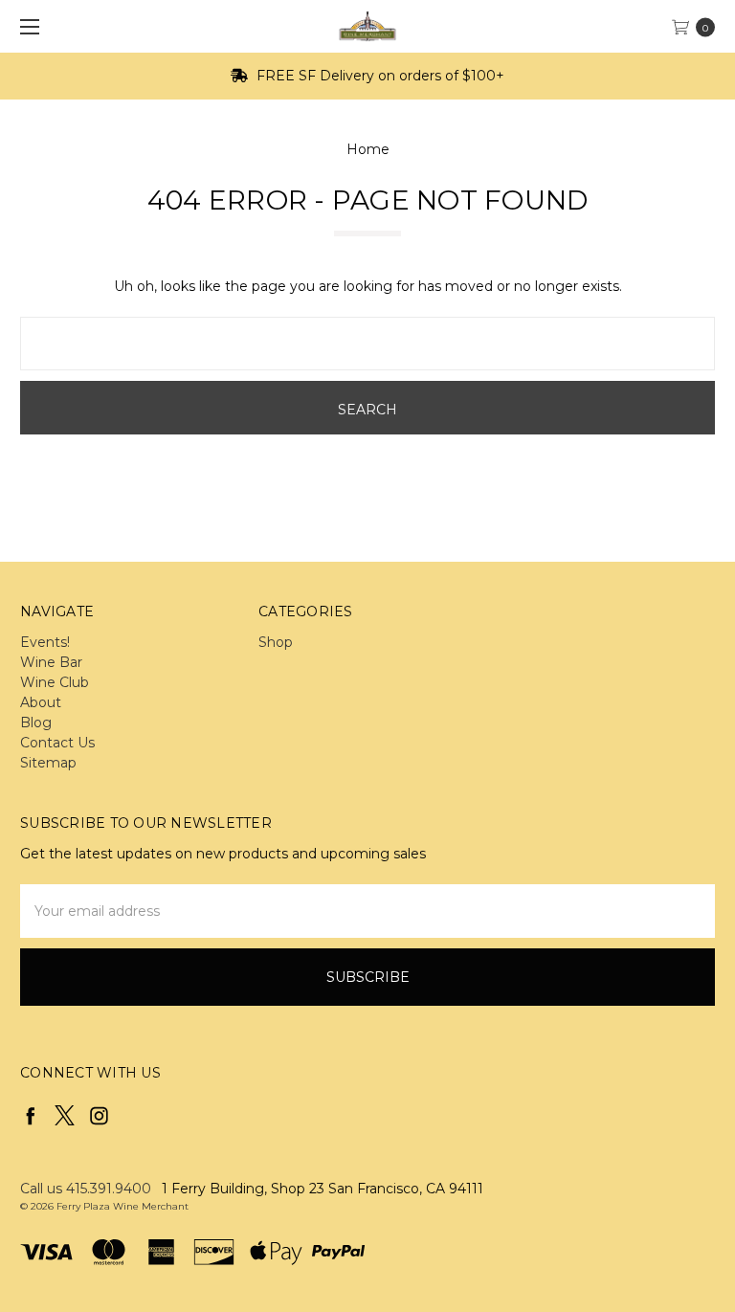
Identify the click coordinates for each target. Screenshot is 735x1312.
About (40, 702)
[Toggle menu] (26, 26)
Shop (275, 642)
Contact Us (57, 742)
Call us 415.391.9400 (85, 1188)
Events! (45, 642)
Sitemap (48, 762)
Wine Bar (51, 662)
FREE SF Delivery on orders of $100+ (378, 75)
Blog (36, 722)
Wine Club (54, 682)
